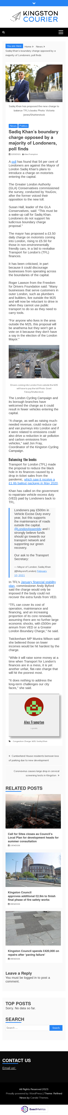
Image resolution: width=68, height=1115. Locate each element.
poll (14, 161)
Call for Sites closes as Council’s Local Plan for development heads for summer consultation (33, 837)
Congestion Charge (22, 741)
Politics (23, 125)
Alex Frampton (34, 722)
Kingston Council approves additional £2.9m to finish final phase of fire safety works (32, 896)
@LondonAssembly (27, 529)
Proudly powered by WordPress (24, 1093)
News (13, 125)
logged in (30, 977)
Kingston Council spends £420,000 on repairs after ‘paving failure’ (33, 952)
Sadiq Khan (42, 741)
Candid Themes (39, 1097)
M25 (34, 741)
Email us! (9, 1068)
